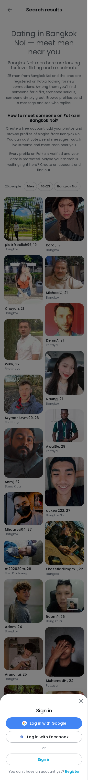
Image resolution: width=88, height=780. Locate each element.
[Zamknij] (81, 701)
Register (72, 771)
